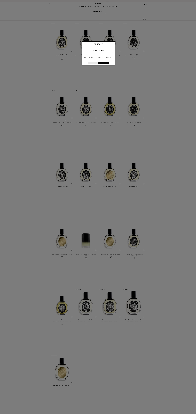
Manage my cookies (93, 62)
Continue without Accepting (98, 47)
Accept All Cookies (103, 62)
